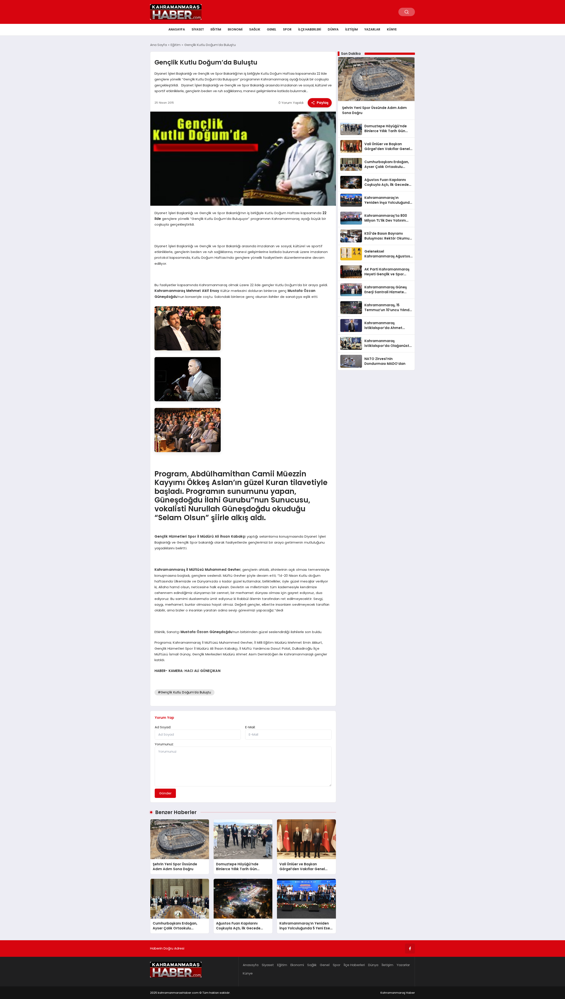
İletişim (351, 29)
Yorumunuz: (164, 744)
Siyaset (198, 29)
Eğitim (216, 29)
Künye (392, 29)
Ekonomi (235, 29)
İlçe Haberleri (309, 29)
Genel (271, 29)
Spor (287, 29)
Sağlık (254, 29)
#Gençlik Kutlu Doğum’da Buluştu (184, 692)
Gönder (165, 793)
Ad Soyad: (163, 727)
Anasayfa (176, 29)
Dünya (333, 29)
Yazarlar (372, 29)
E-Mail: (250, 727)
